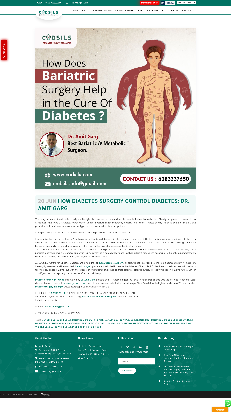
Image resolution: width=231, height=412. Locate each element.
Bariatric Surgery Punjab (119, 320)
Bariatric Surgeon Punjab (56, 320)
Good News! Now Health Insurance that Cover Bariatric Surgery (178, 358)
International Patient (149, 3)
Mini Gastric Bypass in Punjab (90, 346)
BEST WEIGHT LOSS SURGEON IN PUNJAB (161, 323)
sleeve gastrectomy (75, 283)
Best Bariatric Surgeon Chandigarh (165, 320)
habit (98, 327)
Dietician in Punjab (83, 327)
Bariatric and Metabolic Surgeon (99, 296)
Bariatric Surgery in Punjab (88, 320)
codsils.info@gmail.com (78, 3)
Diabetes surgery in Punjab (49, 280)
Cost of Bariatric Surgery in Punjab (92, 350)
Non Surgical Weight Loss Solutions (93, 354)
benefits (139, 320)
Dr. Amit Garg (87, 280)
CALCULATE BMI (4, 50)
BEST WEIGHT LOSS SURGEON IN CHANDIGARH (109, 323)
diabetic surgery (83, 266)
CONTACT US (58, 293)
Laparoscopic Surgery (111, 263)
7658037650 (56, 3)
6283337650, (45, 3)
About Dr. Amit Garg (86, 358)
